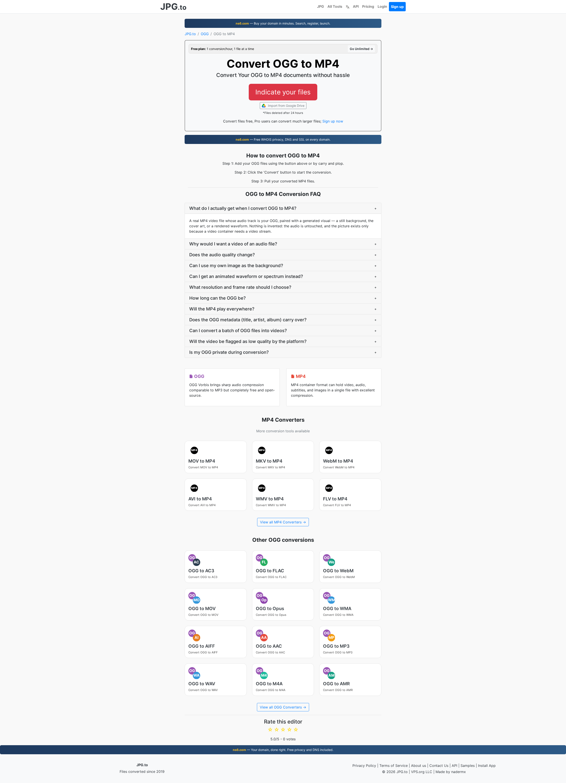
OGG (205, 34)
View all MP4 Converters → (283, 522)
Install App (487, 765)
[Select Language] (347, 6)
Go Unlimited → (361, 49)
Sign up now (332, 121)
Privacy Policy (364, 765)
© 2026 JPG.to (395, 772)
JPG (320, 6)
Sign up (397, 6)
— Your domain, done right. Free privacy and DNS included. (283, 750)
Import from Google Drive (285, 105)
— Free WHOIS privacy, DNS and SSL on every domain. (283, 139)
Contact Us (438, 765)
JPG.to (190, 34)
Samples (468, 765)
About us (418, 765)
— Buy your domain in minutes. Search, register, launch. (283, 23)
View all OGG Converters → (283, 707)
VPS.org (417, 772)
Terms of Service (393, 765)
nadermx (458, 772)
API (356, 6)
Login (382, 6)
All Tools (334, 6)
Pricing (368, 6)
